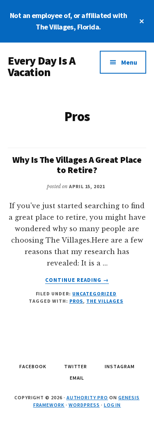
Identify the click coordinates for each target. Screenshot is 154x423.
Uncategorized (94, 293)
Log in (112, 405)
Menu (129, 62)
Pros (76, 301)
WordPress (84, 405)
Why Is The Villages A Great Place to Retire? (77, 164)
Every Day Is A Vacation (41, 66)
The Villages (104, 301)
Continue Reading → (77, 280)
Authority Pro (87, 397)
